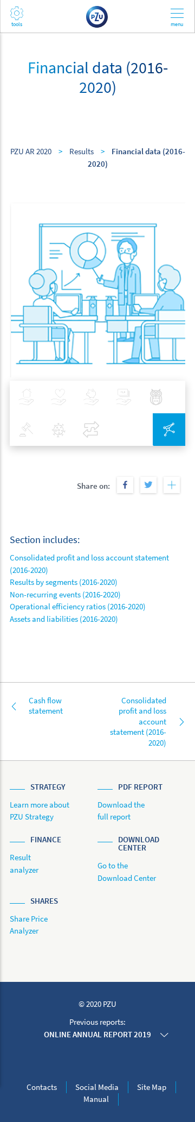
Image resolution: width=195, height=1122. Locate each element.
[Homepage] (97, 16)
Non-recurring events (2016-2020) (65, 594)
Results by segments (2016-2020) (64, 582)
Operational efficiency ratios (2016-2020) (78, 606)
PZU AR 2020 (30, 151)
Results (81, 151)
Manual (96, 1099)
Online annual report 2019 (97, 1034)
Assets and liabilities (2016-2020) (64, 619)
